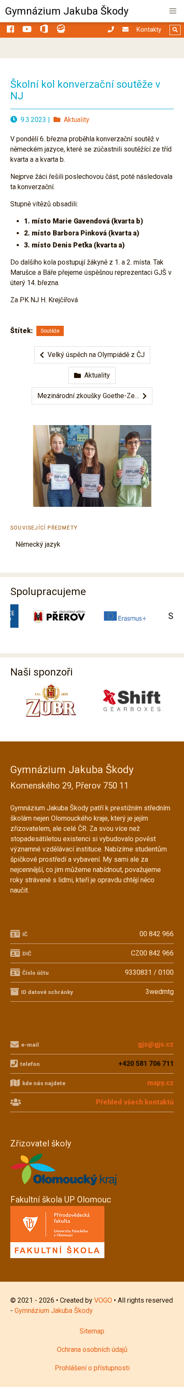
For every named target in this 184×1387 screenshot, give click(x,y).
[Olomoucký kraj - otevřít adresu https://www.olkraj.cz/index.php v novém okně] (63, 1188)
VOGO (103, 1300)
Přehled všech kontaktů (135, 1102)
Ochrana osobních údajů (92, 1349)
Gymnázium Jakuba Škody (66, 11)
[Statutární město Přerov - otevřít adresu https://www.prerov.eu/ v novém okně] (54, 616)
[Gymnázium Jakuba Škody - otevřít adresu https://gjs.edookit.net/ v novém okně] (61, 30)
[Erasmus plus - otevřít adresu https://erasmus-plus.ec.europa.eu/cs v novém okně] (121, 616)
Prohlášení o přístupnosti (92, 1368)
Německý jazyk (37, 544)
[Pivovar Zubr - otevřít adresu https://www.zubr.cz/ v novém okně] (48, 700)
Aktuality (74, 120)
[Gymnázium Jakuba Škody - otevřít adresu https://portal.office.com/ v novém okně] (44, 30)
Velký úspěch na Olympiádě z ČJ (94, 355)
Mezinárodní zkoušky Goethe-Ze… (89, 396)
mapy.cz (160, 1083)
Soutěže (50, 331)
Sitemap (92, 1331)
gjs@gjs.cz (156, 1044)
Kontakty (149, 29)
